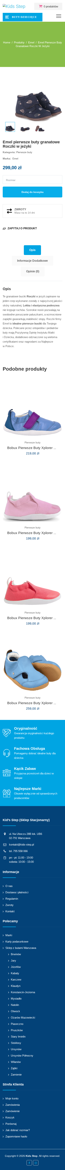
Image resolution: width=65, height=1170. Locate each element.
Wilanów (16, 1061)
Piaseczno (17, 1023)
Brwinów (16, 954)
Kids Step (32, 1155)
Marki (8, 935)
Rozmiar (11, 180)
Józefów (16, 966)
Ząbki (14, 1068)
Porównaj (10, 1123)
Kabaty (15, 973)
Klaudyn (15, 985)
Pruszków (17, 1030)
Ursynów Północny (22, 1055)
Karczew (16, 979)
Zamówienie (12, 1111)
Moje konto (11, 1098)
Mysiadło (16, 998)
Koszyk (9, 1117)
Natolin (15, 1004)
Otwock (15, 1011)
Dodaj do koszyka (32, 192)
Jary (13, 960)
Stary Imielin (18, 1036)
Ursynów (16, 1049)
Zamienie (16, 1074)
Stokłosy (16, 1042)
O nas (9, 885)
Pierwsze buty (24, 152)
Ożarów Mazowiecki (23, 1017)
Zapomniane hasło (16, 1136)
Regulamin (11, 898)
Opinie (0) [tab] (32, 271)
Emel (15, 158)
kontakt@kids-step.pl (21, 844)
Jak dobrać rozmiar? (17, 1130)
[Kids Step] (14, 6)
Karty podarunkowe (16, 941)
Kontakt (9, 911)
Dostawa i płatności (16, 892)
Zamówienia (12, 1104)
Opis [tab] (32, 250)
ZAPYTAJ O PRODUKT (20, 228)
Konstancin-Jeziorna (23, 992)
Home (6, 42)
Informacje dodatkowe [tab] (32, 260)
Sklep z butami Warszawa (20, 947)
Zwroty (9, 905)
